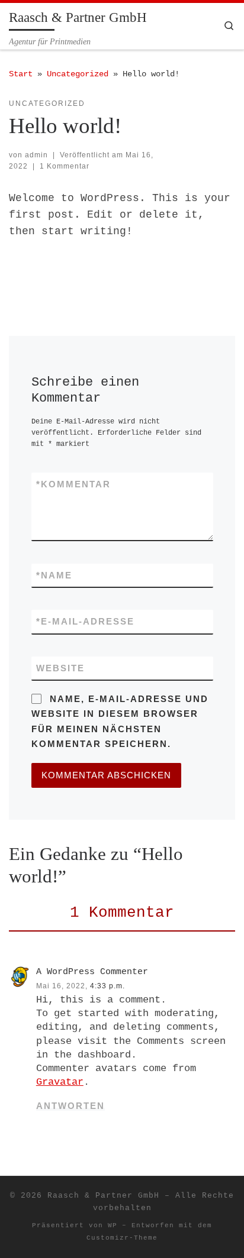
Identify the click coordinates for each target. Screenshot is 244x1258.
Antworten (70, 1106)
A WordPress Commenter (92, 972)
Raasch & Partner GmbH (103, 1195)
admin (36, 155)
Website (60, 668)
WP (112, 1225)
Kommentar (73, 484)
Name (54, 575)
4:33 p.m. (107, 986)
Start (21, 74)
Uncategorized (77, 74)
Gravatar (60, 1082)
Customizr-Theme (122, 1237)
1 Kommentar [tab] (122, 912)
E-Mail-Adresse (85, 621)
